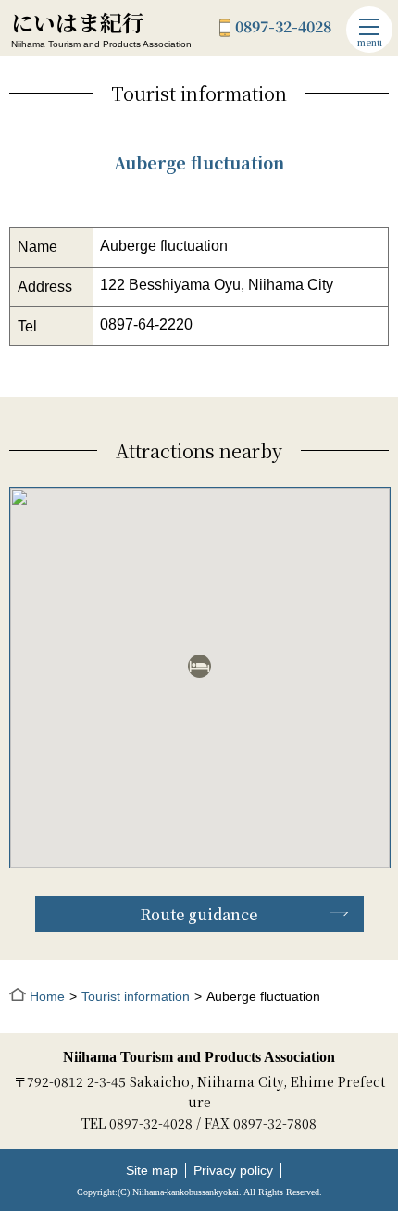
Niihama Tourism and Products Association (199, 1057)
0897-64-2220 (146, 324)
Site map (152, 1170)
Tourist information (135, 996)
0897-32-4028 (283, 28)
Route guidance (199, 914)
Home (47, 996)
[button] (199, 666)
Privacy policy (233, 1170)
